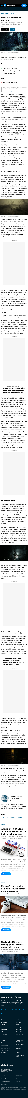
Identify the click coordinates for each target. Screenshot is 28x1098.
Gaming (3, 1024)
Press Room (18, 1078)
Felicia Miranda (5, 27)
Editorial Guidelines (5, 1048)
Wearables (18, 1022)
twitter (13, 800)
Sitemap (18, 1081)
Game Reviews (4, 817)
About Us (3, 1040)
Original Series (19, 1034)
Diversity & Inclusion (5, 1081)
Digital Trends (8, 7)
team (17, 132)
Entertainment (4, 1032)
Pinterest (19, 1009)
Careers (3, 1075)
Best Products (19, 1029)
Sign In (24, 5)
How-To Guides (19, 1032)
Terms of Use (4, 1084)
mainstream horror (20, 96)
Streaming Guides (20, 1027)
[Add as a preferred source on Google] (5, 29)
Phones (3, 1020)
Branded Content (20, 1044)
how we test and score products (9, 91)
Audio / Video (4, 1027)
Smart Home (4, 1029)
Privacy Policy (19, 1075)
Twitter (9, 1009)
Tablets (17, 1020)
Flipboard (2, 1013)
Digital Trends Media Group (8, 1089)
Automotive (4, 1034)
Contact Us (3, 1042)
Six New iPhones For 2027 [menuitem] (16, 9)
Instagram (5, 1009)
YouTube (12, 1009)
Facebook (2, 1009)
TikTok (16, 1009)
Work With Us (4, 1078)
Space (17, 1024)
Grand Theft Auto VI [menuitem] (5, 9)
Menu (1, 5)
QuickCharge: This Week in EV (17, 817)
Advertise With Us (5, 1045)
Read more (6, 874)
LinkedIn (23, 1009)
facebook (10, 800)
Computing (4, 1022)
